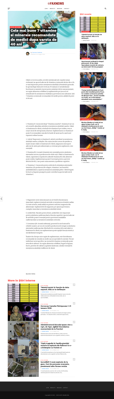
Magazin (59, 8)
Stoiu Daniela (86, 69)
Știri (46, 8)
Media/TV (52, 8)
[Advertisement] (50, 68)
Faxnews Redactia (37, 52)
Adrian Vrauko (45, 292)
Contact (66, 8)
